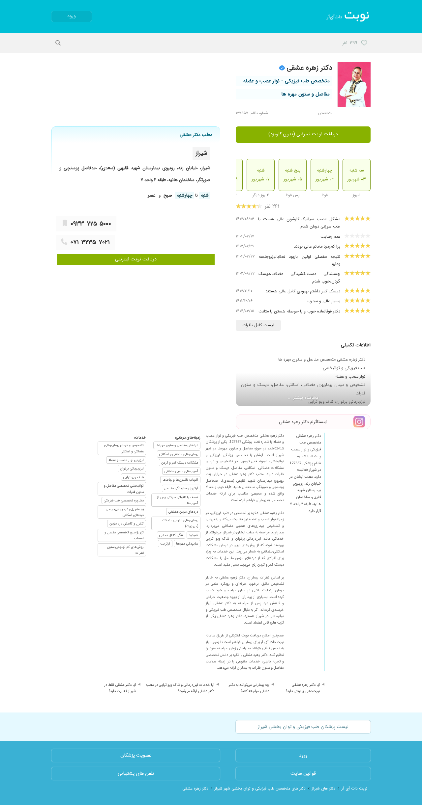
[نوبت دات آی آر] (348, 16)
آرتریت (165, 543)
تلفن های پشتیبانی (136, 773)
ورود (71, 16)
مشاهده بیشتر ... (303, 397)
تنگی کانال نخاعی (171, 535)
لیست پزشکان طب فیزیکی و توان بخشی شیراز (303, 727)
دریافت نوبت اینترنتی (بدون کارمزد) (303, 134)
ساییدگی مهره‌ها (187, 543)
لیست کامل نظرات (258, 325)
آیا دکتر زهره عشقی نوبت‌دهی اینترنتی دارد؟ (303, 688)
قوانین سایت (303, 773)
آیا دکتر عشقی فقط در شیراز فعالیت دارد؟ (120, 688)
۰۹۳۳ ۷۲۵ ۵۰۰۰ (91, 224)
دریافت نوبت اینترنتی (136, 259)
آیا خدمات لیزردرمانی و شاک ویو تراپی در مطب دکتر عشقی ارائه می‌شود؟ (180, 688)
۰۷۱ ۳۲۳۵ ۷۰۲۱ (90, 242)
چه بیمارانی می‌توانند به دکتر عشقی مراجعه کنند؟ (249, 688)
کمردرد (193, 535)
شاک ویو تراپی (133, 477)
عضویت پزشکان (135, 755)
